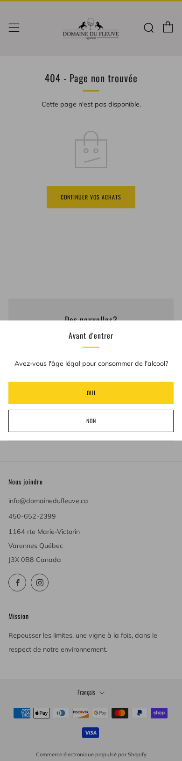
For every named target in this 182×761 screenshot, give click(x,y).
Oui (91, 393)
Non (91, 421)
